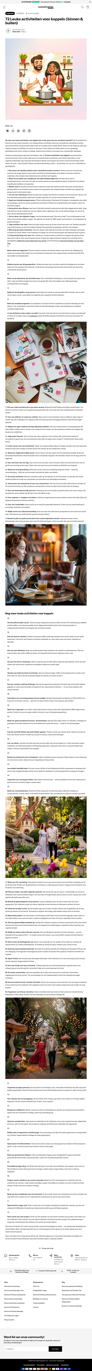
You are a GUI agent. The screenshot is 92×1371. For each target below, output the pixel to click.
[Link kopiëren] (29, 131)
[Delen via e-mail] (24, 131)
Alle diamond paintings (12, 1286)
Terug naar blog (47, 1248)
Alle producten (9, 1320)
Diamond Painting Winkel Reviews (44, 1295)
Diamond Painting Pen (12, 1307)
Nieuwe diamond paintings (13, 1299)
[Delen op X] (13, 131)
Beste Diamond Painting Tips (71, 1290)
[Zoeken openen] (82, 7)
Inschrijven (55, 1349)
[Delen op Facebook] (7, 131)
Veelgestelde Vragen (40, 1290)
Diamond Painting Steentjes (13, 1311)
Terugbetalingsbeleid (29, 1365)
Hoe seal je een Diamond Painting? (73, 1295)
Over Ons (36, 1286)
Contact (36, 1307)
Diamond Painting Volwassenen (15, 1295)
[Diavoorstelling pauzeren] (90, 2)
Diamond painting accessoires (14, 1303)
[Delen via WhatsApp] (18, 131)
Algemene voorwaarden (52, 1365)
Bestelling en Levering (40, 1299)
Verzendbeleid (65, 1365)
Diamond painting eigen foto (14, 1290)
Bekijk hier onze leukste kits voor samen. (32, 241)
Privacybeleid (40, 1365)
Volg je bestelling (38, 1303)
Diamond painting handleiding (72, 1286)
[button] (4, 7)
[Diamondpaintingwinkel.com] (46, 7)
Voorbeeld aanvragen (11, 1315)
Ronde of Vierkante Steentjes (72, 1306)
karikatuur (33, 316)
